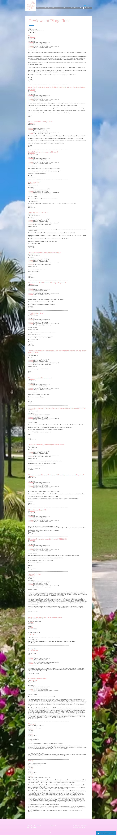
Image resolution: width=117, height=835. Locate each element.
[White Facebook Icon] (51, 832)
